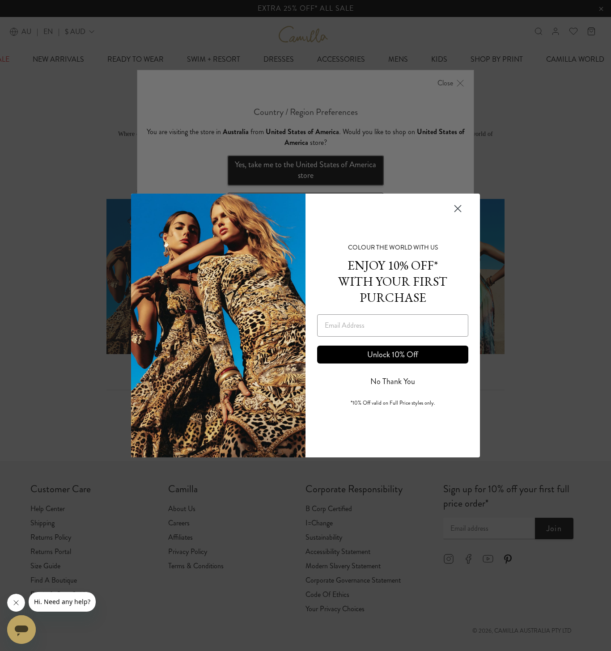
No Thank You (392, 381)
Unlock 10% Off (392, 354)
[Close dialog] (457, 208)
